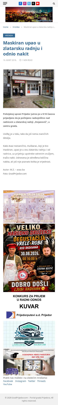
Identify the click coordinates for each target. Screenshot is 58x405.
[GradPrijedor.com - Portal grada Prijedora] (29, 21)
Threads (41, 381)
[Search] (53, 3)
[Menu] (5, 3)
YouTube (7, 384)
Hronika (9, 35)
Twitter (31, 381)
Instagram (20, 381)
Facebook (8, 381)
